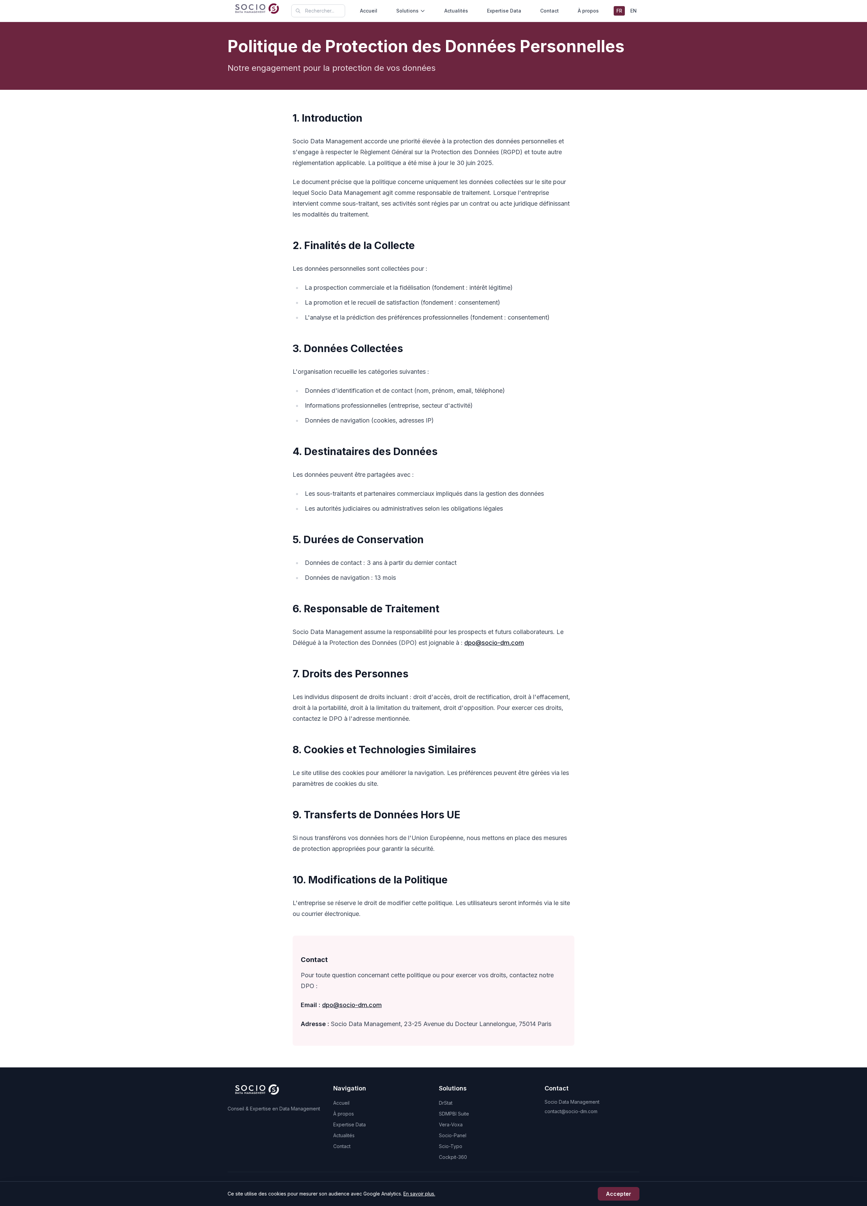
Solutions (407, 11)
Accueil (368, 11)
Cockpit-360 (453, 1157)
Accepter (618, 1193)
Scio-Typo (450, 1146)
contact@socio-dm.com (571, 1111)
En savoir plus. (419, 1194)
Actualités (456, 11)
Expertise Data (504, 11)
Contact (549, 11)
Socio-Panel (452, 1135)
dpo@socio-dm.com (494, 642)
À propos (588, 11)
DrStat (445, 1103)
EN (633, 11)
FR (619, 11)
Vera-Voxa (451, 1124)
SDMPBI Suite (454, 1114)
